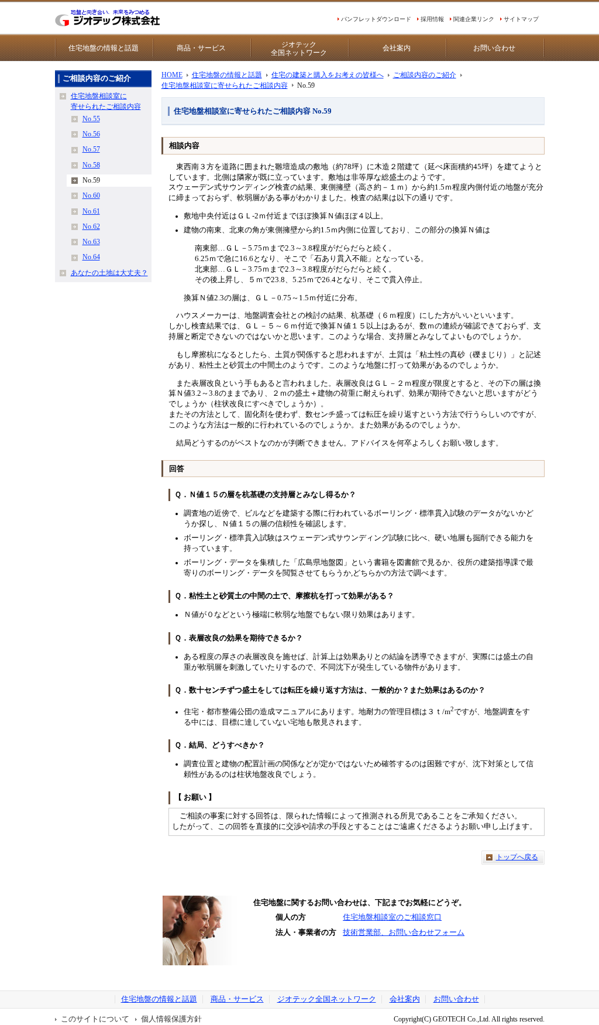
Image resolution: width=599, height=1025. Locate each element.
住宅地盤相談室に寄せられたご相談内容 (224, 85)
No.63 (91, 241)
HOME (172, 74)
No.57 (91, 149)
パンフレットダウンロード (376, 19)
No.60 (91, 195)
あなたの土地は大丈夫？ (109, 272)
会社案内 (397, 48)
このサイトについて (95, 1019)
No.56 (91, 134)
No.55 (91, 118)
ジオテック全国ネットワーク (299, 48)
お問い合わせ (494, 48)
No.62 (91, 226)
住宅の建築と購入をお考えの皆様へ (327, 74)
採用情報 (432, 19)
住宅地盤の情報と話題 (103, 48)
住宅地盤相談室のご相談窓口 (392, 917)
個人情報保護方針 (171, 1019)
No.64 (91, 256)
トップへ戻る (517, 857)
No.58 (91, 165)
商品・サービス (201, 48)
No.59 (91, 180)
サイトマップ (521, 19)
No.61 (91, 211)
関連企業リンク (473, 19)
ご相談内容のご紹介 (424, 74)
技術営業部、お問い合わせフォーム (403, 932)
